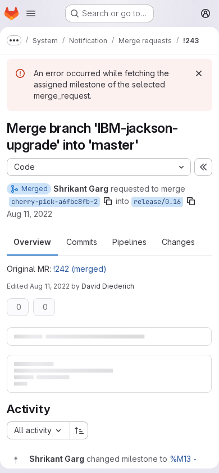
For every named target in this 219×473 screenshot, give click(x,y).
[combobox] (38, 430)
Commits (81, 242)
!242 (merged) (80, 268)
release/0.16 (157, 201)
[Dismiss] (199, 73)
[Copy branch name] (108, 201)
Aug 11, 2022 (29, 214)
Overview (32, 242)
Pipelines (129, 242)
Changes (178, 242)
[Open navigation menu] (31, 13)
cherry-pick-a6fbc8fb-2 (54, 201)
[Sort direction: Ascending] (79, 430)
